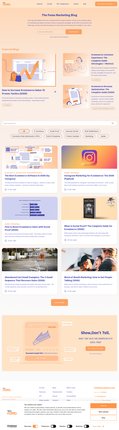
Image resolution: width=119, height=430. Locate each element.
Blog (54, 388)
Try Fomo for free (95, 348)
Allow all (103, 405)
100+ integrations (63, 4)
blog (84, 4)
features (40, 4)
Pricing (41, 388)
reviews (75, 4)
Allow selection (103, 412)
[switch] (53, 426)
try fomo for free (106, 4)
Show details (97, 426)
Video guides (44, 400)
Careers (69, 392)
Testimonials (57, 392)
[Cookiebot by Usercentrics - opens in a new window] (12, 426)
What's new (71, 388)
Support (55, 400)
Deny (103, 418)
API (40, 396)
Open (68, 400)
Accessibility (71, 396)
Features (42, 392)
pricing (49, 4)
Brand (55, 396)
